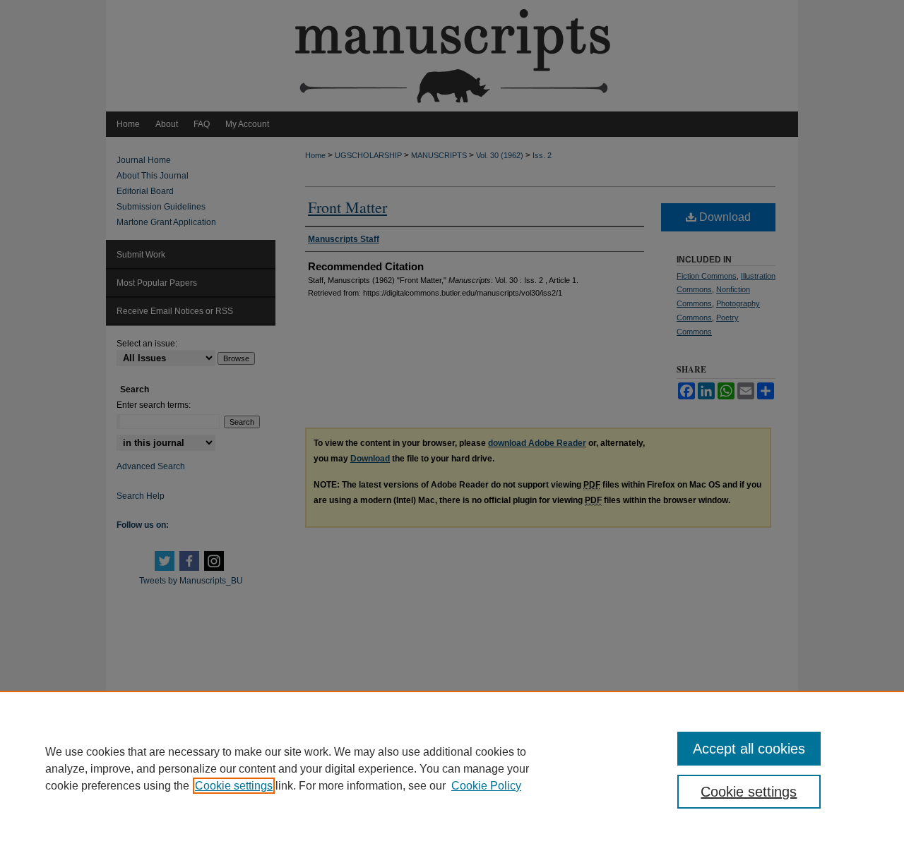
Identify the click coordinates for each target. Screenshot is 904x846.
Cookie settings (234, 786)
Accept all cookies (749, 748)
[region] (452, 768)
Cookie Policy (486, 786)
